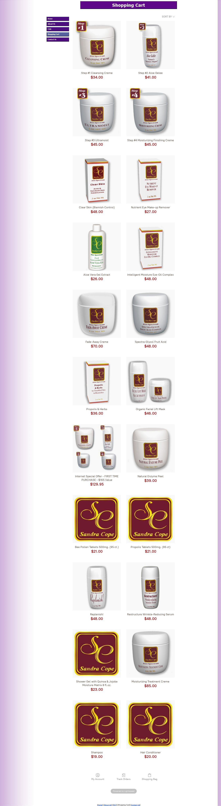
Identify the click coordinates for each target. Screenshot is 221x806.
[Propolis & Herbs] (97, 381)
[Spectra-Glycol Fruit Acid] (150, 314)
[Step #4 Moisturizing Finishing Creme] (150, 112)
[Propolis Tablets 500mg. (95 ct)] (150, 519)
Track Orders (124, 779)
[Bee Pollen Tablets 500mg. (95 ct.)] (97, 519)
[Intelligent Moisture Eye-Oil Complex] (150, 246)
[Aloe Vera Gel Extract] (97, 246)
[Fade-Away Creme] (97, 314)
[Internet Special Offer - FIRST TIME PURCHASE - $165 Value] (97, 448)
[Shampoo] (97, 724)
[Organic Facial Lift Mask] (150, 381)
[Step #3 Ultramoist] (97, 112)
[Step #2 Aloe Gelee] (150, 45)
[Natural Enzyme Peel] (150, 448)
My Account (97, 779)
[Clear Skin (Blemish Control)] (97, 179)
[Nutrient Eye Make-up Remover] (150, 179)
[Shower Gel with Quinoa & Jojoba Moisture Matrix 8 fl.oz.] (97, 653)
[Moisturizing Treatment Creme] (150, 653)
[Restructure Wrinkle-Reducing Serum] (150, 586)
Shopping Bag (149, 779)
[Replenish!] (97, 586)
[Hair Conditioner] (150, 724)
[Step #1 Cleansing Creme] (97, 45)
